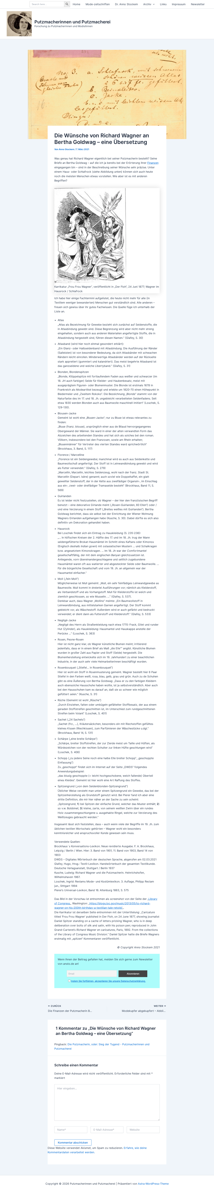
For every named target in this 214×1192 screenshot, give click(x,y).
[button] (153, 4)
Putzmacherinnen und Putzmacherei (72, 21)
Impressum (179, 4)
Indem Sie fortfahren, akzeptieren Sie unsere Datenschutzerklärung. (108, 981)
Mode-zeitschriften (98, 4)
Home (76, 4)
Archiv (147, 4)
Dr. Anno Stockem (126, 4)
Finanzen (152, 162)
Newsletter (198, 4)
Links (163, 4)
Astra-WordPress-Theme (153, 1183)
